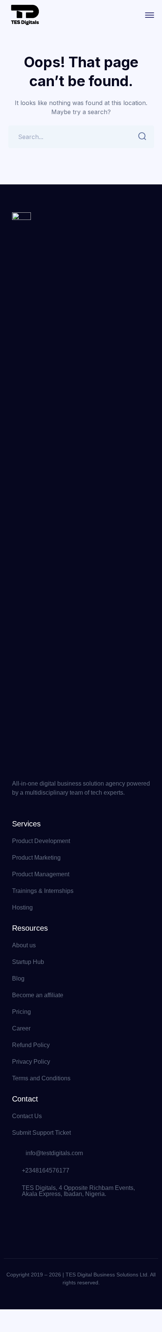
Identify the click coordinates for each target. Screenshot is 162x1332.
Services (26, 824)
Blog (18, 978)
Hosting (22, 907)
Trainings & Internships (42, 891)
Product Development (41, 841)
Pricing (21, 1012)
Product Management (40, 874)
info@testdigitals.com (54, 1153)
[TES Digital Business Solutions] (25, 14)
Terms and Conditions (41, 1078)
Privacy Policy (31, 1061)
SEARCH (142, 136)
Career (21, 1028)
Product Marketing (36, 857)
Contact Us (27, 1116)
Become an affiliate (37, 995)
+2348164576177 (45, 1170)
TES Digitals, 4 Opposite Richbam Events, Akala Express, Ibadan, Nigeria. (78, 1191)
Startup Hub (28, 962)
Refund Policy (31, 1045)
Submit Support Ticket (41, 1132)
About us (24, 945)
